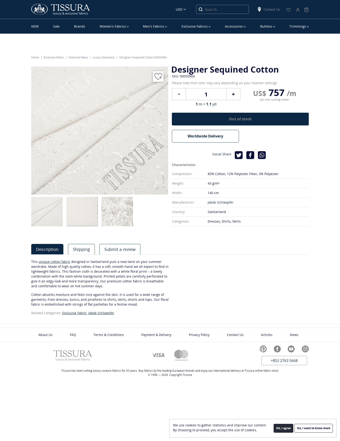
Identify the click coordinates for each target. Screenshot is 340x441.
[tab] (47, 249)
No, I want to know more (313, 428)
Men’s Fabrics (153, 26)
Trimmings (297, 26)
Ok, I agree (283, 428)
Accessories (234, 26)
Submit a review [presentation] (120, 249)
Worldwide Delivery (205, 136)
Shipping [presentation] (81, 249)
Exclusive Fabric (74, 313)
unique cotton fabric (54, 261)
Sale (56, 26)
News (294, 334)
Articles (266, 334)
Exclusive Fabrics (195, 26)
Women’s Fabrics (113, 26)
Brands (79, 26)
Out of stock (240, 118)
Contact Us (271, 9)
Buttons (266, 26)
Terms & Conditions (108, 334)
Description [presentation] (47, 249)
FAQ (73, 334)
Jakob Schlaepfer (221, 202)
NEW (35, 26)
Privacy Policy (199, 334)
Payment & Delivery (156, 334)
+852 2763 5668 (284, 360)
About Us (45, 334)
